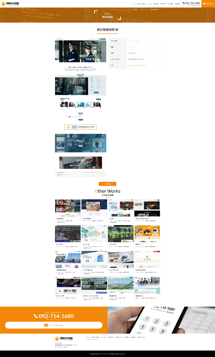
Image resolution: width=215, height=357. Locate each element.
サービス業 (131, 47)
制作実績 (134, 9)
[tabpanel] (80, 107)
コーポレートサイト (143, 9)
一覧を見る (107, 184)
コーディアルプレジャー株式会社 (106, 354)
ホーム (129, 9)
